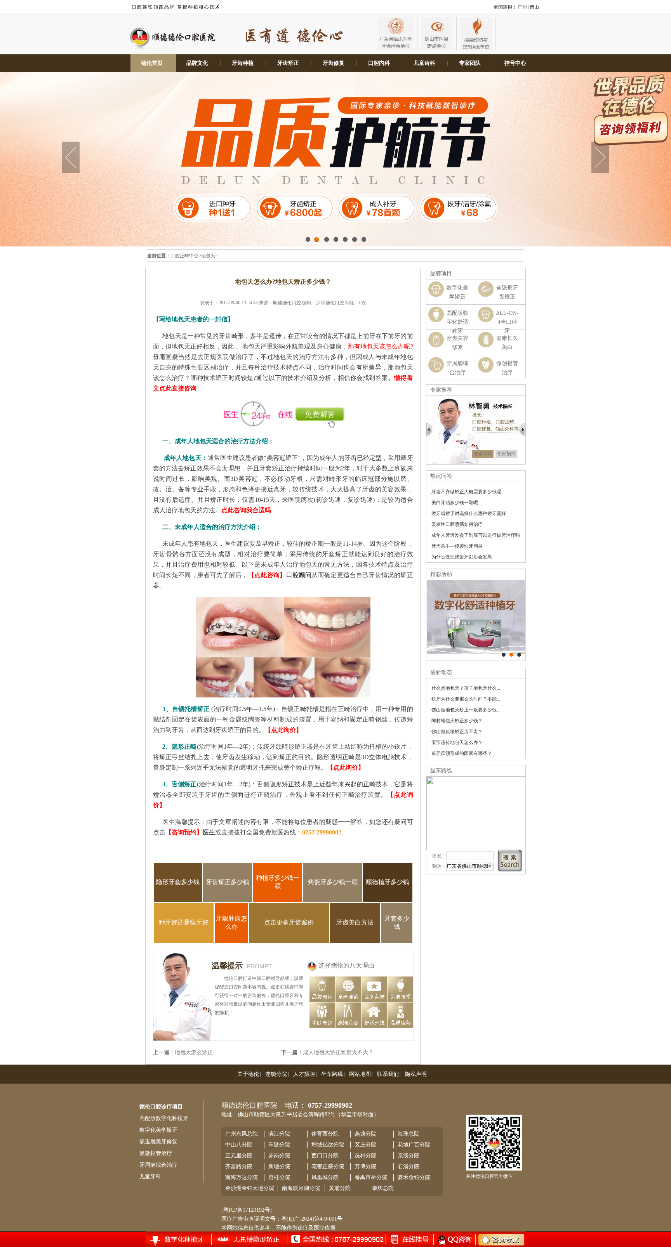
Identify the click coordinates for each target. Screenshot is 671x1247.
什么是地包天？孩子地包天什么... (465, 688)
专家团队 (470, 63)
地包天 (208, 255)
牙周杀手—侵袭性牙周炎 (457, 546)
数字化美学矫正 (158, 1130)
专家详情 (483, 453)
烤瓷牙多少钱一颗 (333, 882)
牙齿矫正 (288, 63)
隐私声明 (416, 1074)
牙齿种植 (243, 63)
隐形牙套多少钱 (178, 882)
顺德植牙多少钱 (387, 882)
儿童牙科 (150, 1176)
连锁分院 (276, 1074)
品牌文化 (197, 63)
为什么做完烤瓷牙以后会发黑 (461, 557)
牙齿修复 (333, 63)
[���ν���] (519, 655)
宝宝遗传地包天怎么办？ (457, 742)
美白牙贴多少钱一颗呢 (454, 502)
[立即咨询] (496, 1239)
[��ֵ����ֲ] (511, 655)
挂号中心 (515, 63)
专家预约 (506, 453)
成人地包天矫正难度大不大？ (338, 1052)
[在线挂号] (184, 1238)
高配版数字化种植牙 (163, 1118)
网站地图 (360, 1074)
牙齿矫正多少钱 (227, 882)
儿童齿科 (424, 63)
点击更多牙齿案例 (289, 922)
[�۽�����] (504, 655)
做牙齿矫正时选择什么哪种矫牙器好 (468, 513)
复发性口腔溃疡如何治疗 (457, 524)
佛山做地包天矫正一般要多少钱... (465, 710)
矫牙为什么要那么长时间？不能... (465, 699)
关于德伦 (248, 1074)
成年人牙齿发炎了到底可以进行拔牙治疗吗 (475, 535)
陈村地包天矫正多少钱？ (457, 720)
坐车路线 (332, 1074)
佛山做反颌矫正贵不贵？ (457, 731)
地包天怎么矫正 (194, 1052)
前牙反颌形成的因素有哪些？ (461, 753)
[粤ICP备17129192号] (246, 1210)
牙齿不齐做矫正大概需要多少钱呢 (466, 491)
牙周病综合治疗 (158, 1165)
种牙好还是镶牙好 (184, 922)
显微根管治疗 (155, 1153)
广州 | (523, 7)
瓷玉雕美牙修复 (158, 1142)
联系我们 (388, 1074)
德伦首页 (152, 63)
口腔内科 (379, 63)
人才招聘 (304, 1074)
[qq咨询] (453, 1239)
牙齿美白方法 (355, 922)
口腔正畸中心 (184, 255)
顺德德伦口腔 (287, 302)
